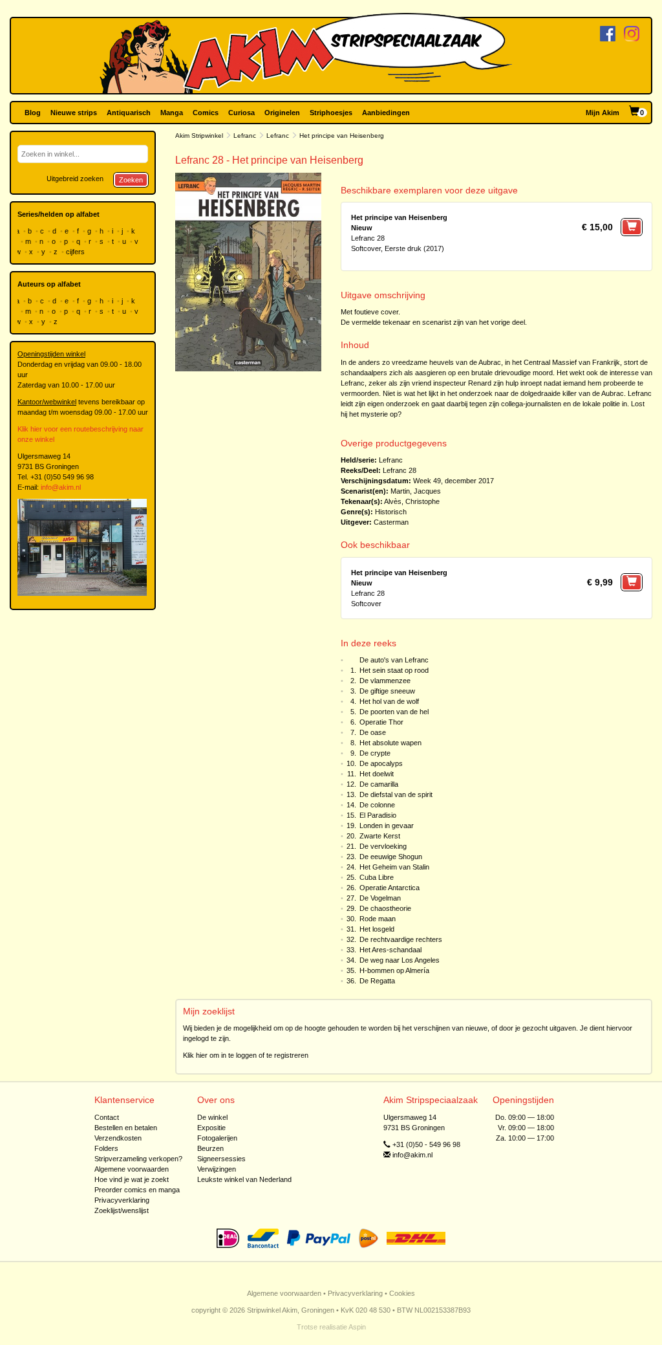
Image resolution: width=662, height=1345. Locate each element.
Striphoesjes (331, 112)
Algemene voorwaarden (131, 1169)
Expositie (211, 1128)
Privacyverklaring (121, 1200)
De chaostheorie (385, 908)
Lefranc (244, 135)
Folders (106, 1148)
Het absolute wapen (390, 743)
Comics (206, 112)
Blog (33, 112)
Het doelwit (376, 774)
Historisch (391, 512)
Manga (171, 112)
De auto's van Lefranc (394, 660)
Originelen (282, 112)
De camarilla (378, 784)
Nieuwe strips (73, 112)
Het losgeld (376, 929)
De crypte (374, 753)
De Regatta (377, 981)
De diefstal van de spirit (395, 794)
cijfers (76, 252)
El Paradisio (377, 815)
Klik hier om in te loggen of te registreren (245, 1055)
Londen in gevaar (386, 825)
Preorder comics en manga (137, 1190)
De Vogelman (380, 898)
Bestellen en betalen (125, 1128)
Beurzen (210, 1148)
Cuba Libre (376, 877)
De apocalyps (381, 763)
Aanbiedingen (386, 112)
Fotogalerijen (217, 1138)
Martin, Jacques (415, 491)
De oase (372, 732)
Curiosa (241, 112)
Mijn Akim (602, 112)
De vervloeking (383, 846)
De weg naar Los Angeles (399, 960)
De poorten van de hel (394, 712)
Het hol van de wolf (389, 701)
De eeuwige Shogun (390, 856)
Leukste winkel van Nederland (244, 1179)
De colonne (377, 805)
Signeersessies (221, 1159)
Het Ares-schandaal (390, 950)
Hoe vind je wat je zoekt (131, 1179)
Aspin (357, 1327)
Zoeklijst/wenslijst (121, 1210)
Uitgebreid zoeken (75, 178)
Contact (106, 1117)
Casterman (391, 522)
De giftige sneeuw (387, 691)
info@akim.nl (61, 487)
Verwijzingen (216, 1169)
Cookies (402, 1293)
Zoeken (131, 180)
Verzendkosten (118, 1138)
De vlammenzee (385, 680)
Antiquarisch (129, 112)
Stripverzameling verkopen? (138, 1159)
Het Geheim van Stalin (394, 867)
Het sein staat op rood (394, 670)
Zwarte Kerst (379, 836)
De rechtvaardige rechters (400, 939)
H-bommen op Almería (394, 970)
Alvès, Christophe (412, 501)
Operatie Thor (381, 722)
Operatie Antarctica (389, 887)
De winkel (212, 1117)
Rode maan (377, 919)
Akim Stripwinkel (199, 135)
